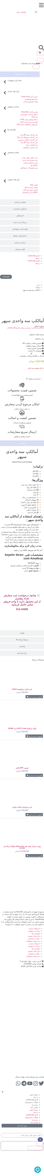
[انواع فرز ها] (4, 131)
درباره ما (35, 1105)
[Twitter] (41, 1083)
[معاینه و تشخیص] (4, 153)
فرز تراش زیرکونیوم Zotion (22, 689)
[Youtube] (29, 1083)
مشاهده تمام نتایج (35, 1148)
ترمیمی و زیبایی (25, 328)
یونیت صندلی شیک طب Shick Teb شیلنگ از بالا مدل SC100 (22, 847)
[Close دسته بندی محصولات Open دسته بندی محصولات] (36, 67)
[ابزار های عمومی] (4, 181)
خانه (38, 285)
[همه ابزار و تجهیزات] (4, 81)
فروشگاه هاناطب (13, 328)
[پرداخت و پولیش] (4, 108)
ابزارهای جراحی (34, 928)
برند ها (36, 1097)
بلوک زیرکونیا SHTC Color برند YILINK (22, 728)
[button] (38, 354)
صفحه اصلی (33, 1095)
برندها (38, 258)
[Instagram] (35, 1083)
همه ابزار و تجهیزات (14, 80)
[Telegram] (24, 1083)
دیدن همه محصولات (33, 941)
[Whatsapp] (18, 1083)
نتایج (39, 1144)
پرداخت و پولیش (13, 107)
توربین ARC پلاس (22, 768)
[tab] (20, 74)
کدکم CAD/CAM (34, 256)
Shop (38, 288)
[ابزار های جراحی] (4, 92)
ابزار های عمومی (13, 179)
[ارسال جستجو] (40, 1139)
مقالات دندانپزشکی (31, 1102)
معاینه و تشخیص (13, 152)
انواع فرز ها (11, 129)
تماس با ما (34, 1107)
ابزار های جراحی (13, 91)
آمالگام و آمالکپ (38, 328)
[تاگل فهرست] (40, 60)
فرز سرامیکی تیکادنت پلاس (22, 807)
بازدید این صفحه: (34, 379)
